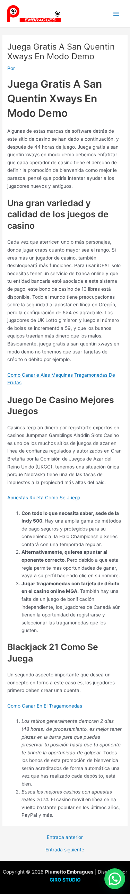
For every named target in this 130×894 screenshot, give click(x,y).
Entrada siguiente (64, 850)
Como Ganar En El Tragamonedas (44, 706)
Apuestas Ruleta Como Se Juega (43, 497)
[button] (114, 878)
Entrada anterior (65, 837)
